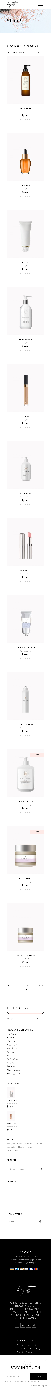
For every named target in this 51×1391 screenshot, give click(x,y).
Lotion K (25, 571)
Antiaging (11, 1143)
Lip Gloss (11, 1052)
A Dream (25, 494)
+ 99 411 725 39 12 (29, 1262)
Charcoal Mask (26, 956)
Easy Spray (25, 340)
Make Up (22, 1147)
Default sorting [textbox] (16, 52)
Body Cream (25, 802)
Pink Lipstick (12, 1100)
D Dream (25, 109)
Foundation (12, 1048)
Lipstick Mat (25, 725)
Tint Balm (25, 417)
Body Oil (25, 188)
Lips (9, 1055)
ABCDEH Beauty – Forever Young (25, 1348)
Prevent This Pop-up (38, 1385)
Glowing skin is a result (25, 1344)
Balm (25, 262)
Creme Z (26, 186)
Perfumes (11, 1066)
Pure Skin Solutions (25, 1352)
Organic (10, 1062)
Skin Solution (12, 1150)
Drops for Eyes (25, 648)
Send (38, 1376)
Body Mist (25, 879)
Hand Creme (12, 1123)
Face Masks (25, 959)
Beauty (19, 1143)
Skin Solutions (25, 497)
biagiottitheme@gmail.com (29, 1259)
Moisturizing (25, 805)
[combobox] (22, 52)
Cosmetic (25, 111)
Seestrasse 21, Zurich (29, 1256)
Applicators (12, 1034)
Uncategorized (13, 1073)
